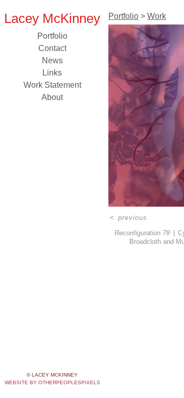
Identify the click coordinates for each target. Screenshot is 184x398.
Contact (52, 48)
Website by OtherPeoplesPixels (52, 382)
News (52, 60)
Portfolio (52, 36)
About (52, 97)
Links (52, 72)
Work (156, 16)
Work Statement (52, 85)
